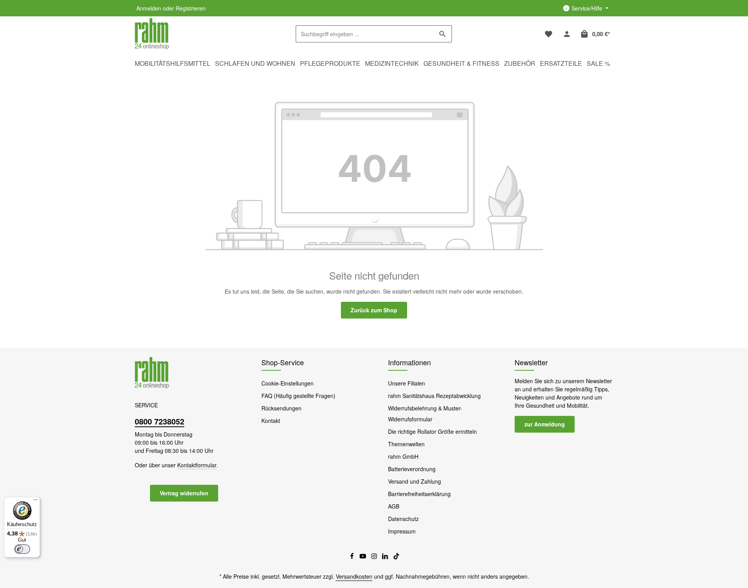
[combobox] (365, 33)
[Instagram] (375, 557)
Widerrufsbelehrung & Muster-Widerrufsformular (425, 413)
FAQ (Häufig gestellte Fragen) (298, 396)
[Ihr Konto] (566, 34)
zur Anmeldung (544, 424)
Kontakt (270, 420)
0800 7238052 (159, 421)
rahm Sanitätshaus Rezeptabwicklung (434, 396)
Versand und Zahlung (414, 481)
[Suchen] (443, 33)
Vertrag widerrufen (184, 493)
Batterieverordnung (412, 469)
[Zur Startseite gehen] (152, 34)
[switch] (22, 549)
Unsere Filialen (406, 383)
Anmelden (148, 8)
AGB (393, 506)
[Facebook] (353, 557)
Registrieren (191, 8)
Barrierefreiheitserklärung (419, 494)
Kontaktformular (197, 465)
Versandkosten (354, 576)
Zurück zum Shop (374, 310)
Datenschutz (403, 519)
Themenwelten (406, 444)
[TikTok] (396, 557)
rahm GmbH (403, 456)
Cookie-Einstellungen (287, 383)
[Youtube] (364, 557)
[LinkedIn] (386, 557)
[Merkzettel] (548, 34)
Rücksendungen (281, 408)
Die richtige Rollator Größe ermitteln (432, 431)
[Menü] (35, 501)
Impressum (402, 531)
